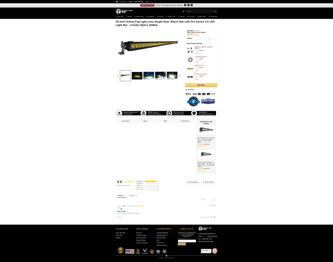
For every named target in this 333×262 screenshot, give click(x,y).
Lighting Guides (141, 235)
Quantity (189, 38)
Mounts (118, 238)
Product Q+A (185, 121)
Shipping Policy (162, 235)
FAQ (158, 240)
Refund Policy (161, 238)
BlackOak (162, 258)
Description (125, 121)
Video (165, 121)
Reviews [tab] (120, 195)
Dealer (147, 1)
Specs (145, 121)
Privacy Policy (141, 240)
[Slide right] (180, 76)
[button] (212, 217)
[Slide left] (118, 76)
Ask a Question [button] (193, 182)
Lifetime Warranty (162, 233)
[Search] (215, 11)
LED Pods (119, 235)
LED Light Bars (121, 233)
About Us (139, 233)
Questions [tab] (132, 195)
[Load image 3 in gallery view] (148, 75)
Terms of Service (141, 243)
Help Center (123, 1)
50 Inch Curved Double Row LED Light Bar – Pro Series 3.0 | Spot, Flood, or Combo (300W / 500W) (206, 164)
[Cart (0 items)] (184, 11)
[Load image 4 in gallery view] (160, 75)
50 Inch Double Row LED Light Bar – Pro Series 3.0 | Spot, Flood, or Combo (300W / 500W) (206, 140)
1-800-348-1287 (138, 1)
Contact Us (160, 243)
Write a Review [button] (209, 182)
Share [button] (121, 217)
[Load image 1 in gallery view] (125, 75)
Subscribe (181, 244)
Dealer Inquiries (162, 245)
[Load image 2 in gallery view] (137, 75)
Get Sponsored (141, 238)
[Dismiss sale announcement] (217, 5)
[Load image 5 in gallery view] (172, 75)
